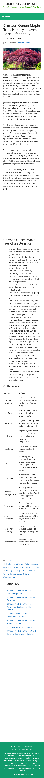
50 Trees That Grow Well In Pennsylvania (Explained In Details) (19, 607)
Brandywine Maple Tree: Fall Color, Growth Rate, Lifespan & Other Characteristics (19, 573)
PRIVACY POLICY (16, 746)
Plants (8, 561)
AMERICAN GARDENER (22, 4)
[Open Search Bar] (40, 16)
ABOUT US (16, 750)
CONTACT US (27, 750)
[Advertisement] (22, 216)
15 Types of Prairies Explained (20, 627)
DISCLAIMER (29, 746)
